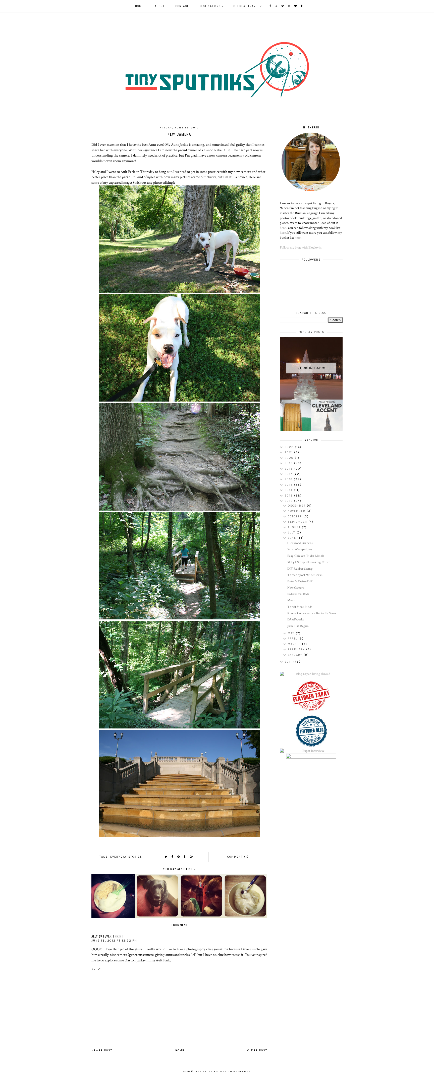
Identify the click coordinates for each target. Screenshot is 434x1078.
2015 (289, 484)
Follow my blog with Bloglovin (300, 247)
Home (139, 6)
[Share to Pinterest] (178, 856)
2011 (289, 661)
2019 (289, 463)
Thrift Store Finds (299, 607)
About (160, 6)
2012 (289, 501)
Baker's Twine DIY (300, 581)
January (296, 655)
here (283, 228)
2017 (289, 474)
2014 (289, 490)
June (292, 538)
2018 (289, 468)
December (297, 505)
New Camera (295, 588)
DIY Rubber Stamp (299, 569)
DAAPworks (295, 619)
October (295, 516)
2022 (290, 447)
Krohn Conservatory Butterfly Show (311, 613)
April (293, 638)
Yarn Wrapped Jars (299, 549)
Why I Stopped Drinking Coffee (308, 562)
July (292, 532)
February (297, 649)
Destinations (210, 6)
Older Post (257, 1050)
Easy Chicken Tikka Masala (305, 556)
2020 (290, 458)
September (298, 521)
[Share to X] (166, 856)
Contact (182, 6)
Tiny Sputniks (206, 1071)
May (292, 633)
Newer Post (101, 1050)
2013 (289, 495)
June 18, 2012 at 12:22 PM (114, 940)
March (294, 644)
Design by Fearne (235, 1071)
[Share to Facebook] (173, 856)
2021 (289, 452)
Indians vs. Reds (298, 594)
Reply (96, 968)
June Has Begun (298, 626)
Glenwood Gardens (300, 543)
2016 (289, 479)
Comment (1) (238, 856)
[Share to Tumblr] (185, 856)
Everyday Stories (126, 856)
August (295, 527)
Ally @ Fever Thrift (107, 936)
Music (291, 600)
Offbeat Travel (246, 6)
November (297, 511)
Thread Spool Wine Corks (304, 575)
